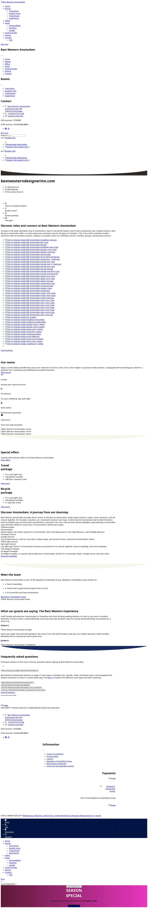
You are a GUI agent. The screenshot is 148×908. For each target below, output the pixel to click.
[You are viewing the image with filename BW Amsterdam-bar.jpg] (26, 245)
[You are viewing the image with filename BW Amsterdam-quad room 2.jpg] (30, 276)
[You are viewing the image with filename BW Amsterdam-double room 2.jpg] (31, 249)
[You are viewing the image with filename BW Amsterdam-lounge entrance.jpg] (31, 274)
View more (5, 483)
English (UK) (22, 147)
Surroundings (15, 25)
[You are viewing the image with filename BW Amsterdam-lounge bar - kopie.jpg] (32, 259)
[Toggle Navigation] (1, 55)
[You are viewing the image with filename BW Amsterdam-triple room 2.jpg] (30, 293)
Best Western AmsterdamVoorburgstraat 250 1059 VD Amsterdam (17, 108)
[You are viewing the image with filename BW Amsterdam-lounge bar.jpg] (29, 269)
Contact (8, 37)
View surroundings (9, 556)
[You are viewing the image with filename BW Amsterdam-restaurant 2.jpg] (30, 283)
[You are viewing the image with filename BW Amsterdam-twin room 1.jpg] (29, 300)
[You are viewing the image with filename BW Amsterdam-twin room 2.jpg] (29, 302)
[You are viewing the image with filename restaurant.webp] (23, 334)
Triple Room (14, 16)
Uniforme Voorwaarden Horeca (60, 766)
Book (7, 822)
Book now (4, 44)
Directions (9, 832)
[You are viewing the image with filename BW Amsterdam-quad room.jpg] (29, 281)
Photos (8, 35)
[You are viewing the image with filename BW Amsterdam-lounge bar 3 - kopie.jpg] (33, 264)
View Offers (74, 906)
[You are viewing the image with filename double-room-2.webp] (25, 327)
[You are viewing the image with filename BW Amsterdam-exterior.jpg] (28, 254)
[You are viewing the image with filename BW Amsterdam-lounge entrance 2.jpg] (32, 271)
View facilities (7, 350)
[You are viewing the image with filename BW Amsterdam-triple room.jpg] (29, 298)
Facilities (13, 28)
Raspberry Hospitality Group (13, 597)
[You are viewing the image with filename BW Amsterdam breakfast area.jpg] (31, 240)
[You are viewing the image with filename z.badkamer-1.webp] (24, 344)
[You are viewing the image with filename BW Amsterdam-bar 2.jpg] (26, 242)
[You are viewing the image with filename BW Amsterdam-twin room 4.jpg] (29, 307)
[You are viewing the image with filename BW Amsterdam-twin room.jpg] (29, 315)
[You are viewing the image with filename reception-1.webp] (23, 331)
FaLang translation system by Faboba (8, 695)
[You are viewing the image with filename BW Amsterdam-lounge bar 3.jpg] (30, 266)
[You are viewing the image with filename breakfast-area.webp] (25, 319)
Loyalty (12, 30)
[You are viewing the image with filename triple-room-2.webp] (24, 339)
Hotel (7, 23)
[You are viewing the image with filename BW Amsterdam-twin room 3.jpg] (29, 305)
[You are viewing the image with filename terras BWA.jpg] (22, 336)
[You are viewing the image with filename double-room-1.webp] (25, 324)
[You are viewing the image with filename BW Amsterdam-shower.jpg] (27, 290)
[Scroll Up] (1, 881)
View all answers (8, 692)
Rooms (8, 8)
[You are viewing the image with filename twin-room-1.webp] (23, 341)
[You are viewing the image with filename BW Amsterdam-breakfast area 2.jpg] (31, 247)
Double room (14, 13)
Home (7, 6)
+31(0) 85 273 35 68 (16, 113)
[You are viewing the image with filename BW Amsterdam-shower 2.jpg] (28, 288)
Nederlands (21, 144)
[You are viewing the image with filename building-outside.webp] (25, 322)
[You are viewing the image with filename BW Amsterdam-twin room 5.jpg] (29, 310)
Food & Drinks (11, 33)
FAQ (10, 40)
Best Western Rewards (56, 763)
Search (4, 135)
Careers (50, 759)
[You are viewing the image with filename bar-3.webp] (20, 317)
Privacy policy (52, 756)
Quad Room (14, 18)
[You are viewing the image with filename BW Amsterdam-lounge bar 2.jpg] (30, 261)
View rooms (6, 372)
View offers (5, 460)
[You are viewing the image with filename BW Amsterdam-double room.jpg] (30, 252)
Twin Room (14, 11)
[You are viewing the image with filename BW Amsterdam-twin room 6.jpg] (29, 312)
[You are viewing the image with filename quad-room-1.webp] (24, 329)
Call (6, 827)
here (50, 677)
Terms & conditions (55, 754)
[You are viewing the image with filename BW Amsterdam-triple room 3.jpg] (30, 295)
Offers (7, 21)
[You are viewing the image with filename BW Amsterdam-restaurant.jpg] (29, 286)
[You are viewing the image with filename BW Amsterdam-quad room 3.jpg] (30, 278)
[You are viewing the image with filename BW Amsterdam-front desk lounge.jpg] (32, 257)
